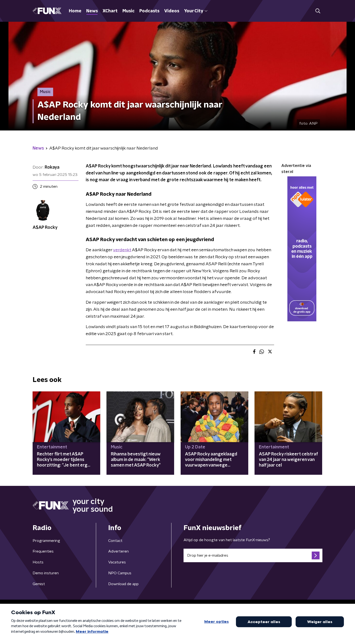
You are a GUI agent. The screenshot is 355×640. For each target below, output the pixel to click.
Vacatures (117, 562)
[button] (317, 11)
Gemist (39, 584)
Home (75, 11)
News (92, 11)
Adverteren (118, 551)
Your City (193, 11)
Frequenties (43, 551)
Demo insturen (46, 573)
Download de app (123, 584)
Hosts (38, 562)
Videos (171, 11)
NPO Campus (119, 573)
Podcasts (149, 11)
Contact (115, 541)
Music (128, 11)
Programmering (46, 541)
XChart (110, 11)
